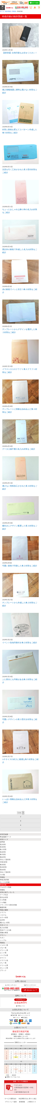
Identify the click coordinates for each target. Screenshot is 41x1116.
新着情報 (22, 1102)
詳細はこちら (21, 1006)
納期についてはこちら (13, 1077)
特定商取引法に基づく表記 (27, 1098)
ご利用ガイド (31, 1102)
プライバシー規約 (11, 1102)
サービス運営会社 (10, 1098)
